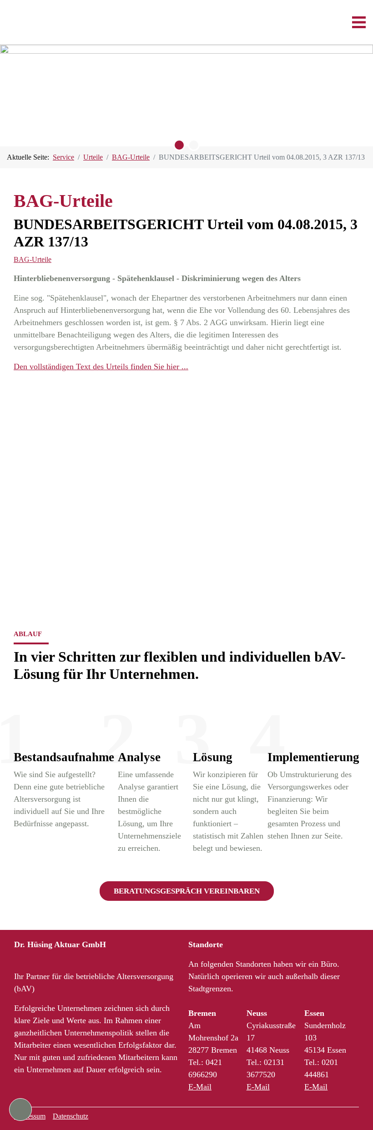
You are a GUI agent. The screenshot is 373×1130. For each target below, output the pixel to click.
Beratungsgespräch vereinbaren (187, 891)
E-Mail (200, 1086)
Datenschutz (70, 1116)
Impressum (29, 1116)
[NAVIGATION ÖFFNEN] (359, 22)
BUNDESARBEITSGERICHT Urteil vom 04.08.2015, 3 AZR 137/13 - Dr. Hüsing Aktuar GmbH (56, 22)
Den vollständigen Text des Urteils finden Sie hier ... (101, 366)
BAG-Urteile (32, 259)
